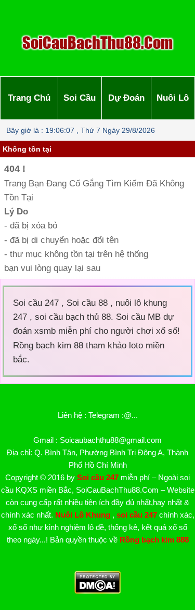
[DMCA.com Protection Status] (97, 591)
